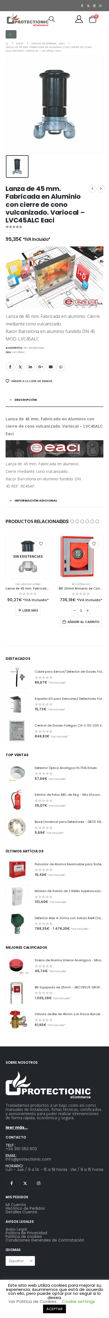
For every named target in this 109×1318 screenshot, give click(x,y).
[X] (88, 5)
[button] (11, 34)
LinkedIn (30, 366)
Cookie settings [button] (78, 1301)
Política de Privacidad (26, 1233)
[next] (101, 189)
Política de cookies (24, 1236)
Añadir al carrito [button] (83, 622)
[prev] (92, 189)
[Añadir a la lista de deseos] (41, 544)
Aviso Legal (16, 1229)
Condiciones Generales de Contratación (45, 1240)
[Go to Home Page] (7, 43)
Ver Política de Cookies (32, 1301)
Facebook (10, 366)
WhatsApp (60, 366)
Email (50, 366)
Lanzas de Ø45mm (30, 584)
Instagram (38, 1183)
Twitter (20, 366)
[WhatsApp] (100, 5)
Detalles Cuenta (21, 1212)
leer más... (17, 1127)
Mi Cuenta (16, 1204)
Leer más (30, 610)
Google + (40, 366)
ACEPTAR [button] (54, 1309)
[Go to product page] (81, 557)
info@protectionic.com (28, 1159)
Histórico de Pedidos (25, 1208)
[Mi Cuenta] (79, 19)
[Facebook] (82, 5)
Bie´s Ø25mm (78, 584)
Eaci (18, 584)
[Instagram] (94, 5)
